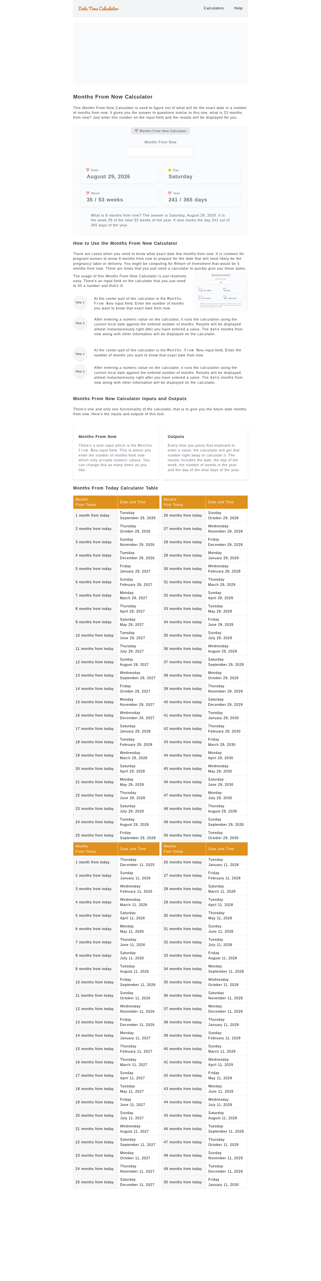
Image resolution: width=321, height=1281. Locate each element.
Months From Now (161, 142)
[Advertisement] (160, 32)
